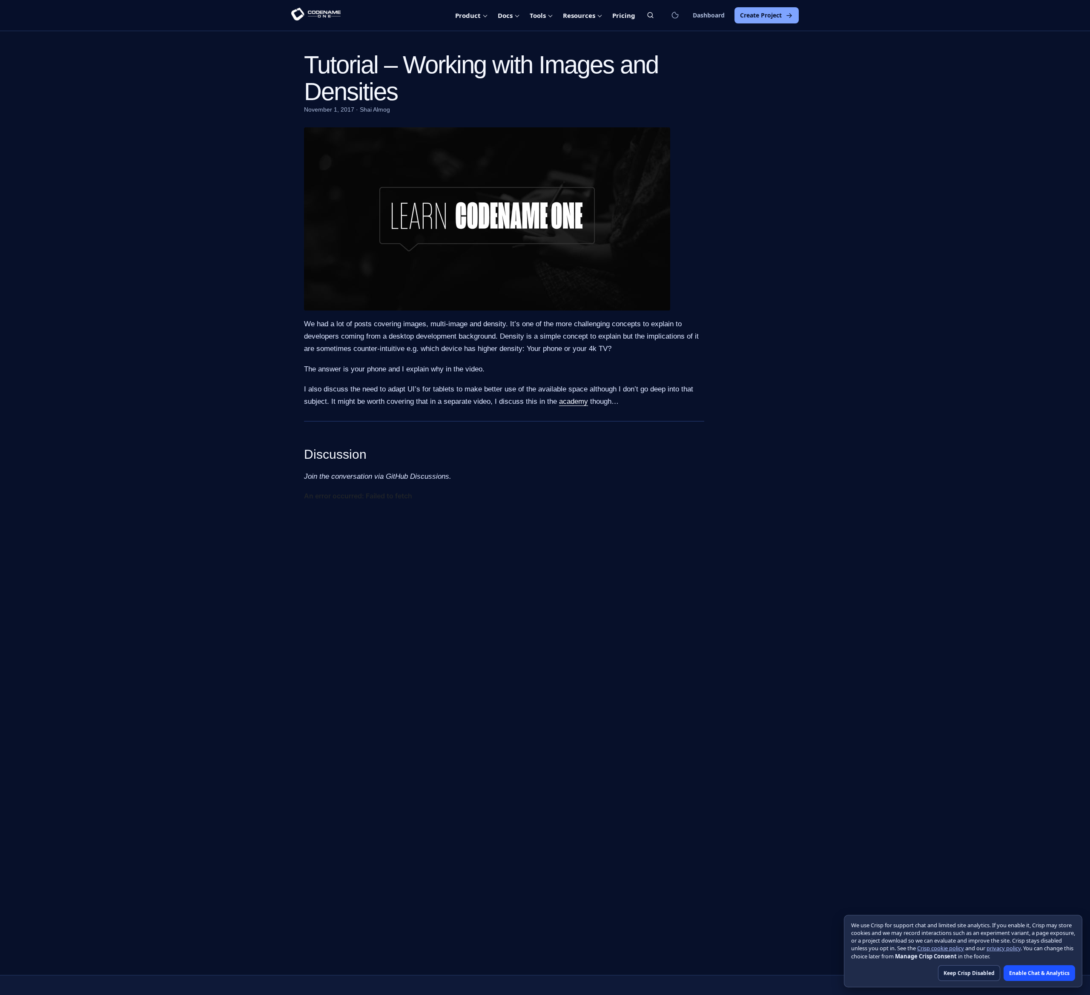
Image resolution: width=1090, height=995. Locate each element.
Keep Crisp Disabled (969, 973)
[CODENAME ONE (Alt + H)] (316, 15)
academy (573, 401)
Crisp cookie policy (940, 948)
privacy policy (1004, 948)
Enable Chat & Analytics (1039, 973)
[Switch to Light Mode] (675, 15)
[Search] (650, 15)
